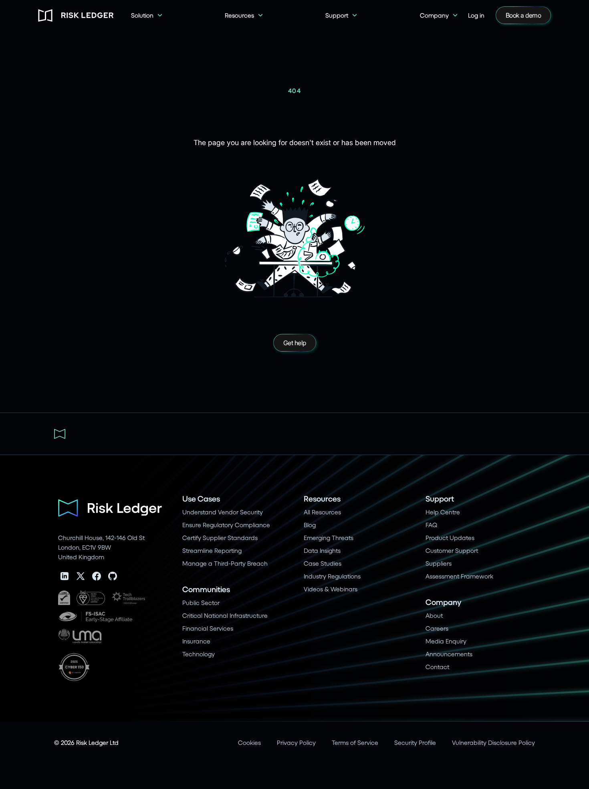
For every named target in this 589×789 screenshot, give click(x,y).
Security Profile (415, 742)
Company (443, 602)
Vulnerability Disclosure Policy (493, 742)
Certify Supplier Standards (220, 537)
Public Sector (201, 602)
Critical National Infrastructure (225, 615)
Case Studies (322, 563)
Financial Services (207, 628)
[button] (147, 15)
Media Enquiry (446, 641)
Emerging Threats (328, 537)
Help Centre (443, 512)
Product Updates (450, 537)
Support (440, 498)
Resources (322, 498)
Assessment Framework (459, 576)
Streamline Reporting (212, 550)
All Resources (322, 512)
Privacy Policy (296, 742)
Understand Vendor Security (222, 512)
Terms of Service (355, 742)
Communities (206, 589)
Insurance (196, 641)
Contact (437, 666)
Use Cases (201, 498)
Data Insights (322, 550)
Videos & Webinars (330, 589)
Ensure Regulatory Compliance (226, 524)
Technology (198, 654)
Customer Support (452, 550)
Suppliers (439, 563)
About (434, 615)
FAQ (431, 524)
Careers (437, 628)
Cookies (249, 742)
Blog (310, 524)
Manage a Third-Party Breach (225, 563)
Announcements (449, 654)
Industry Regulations (332, 576)
